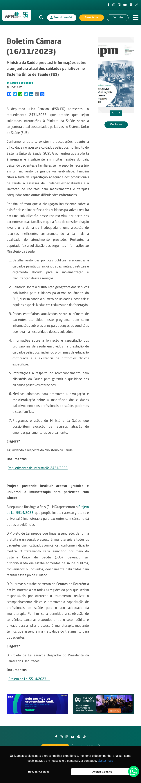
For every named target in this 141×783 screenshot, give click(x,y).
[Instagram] (113, 5)
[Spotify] (131, 5)
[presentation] (113, 113)
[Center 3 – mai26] (103, 704)
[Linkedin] (119, 5)
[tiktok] (136, 5)
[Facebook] (108, 5)
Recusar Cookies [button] (38, 771)
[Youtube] (125, 5)
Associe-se (91, 17)
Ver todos (116, 124)
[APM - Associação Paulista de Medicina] (16, 14)
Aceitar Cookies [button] (102, 771)
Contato (118, 17)
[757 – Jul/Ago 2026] (116, 75)
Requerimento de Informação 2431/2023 (38, 468)
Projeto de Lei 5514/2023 (29, 679)
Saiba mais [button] (105, 760)
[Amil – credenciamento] (37, 704)
